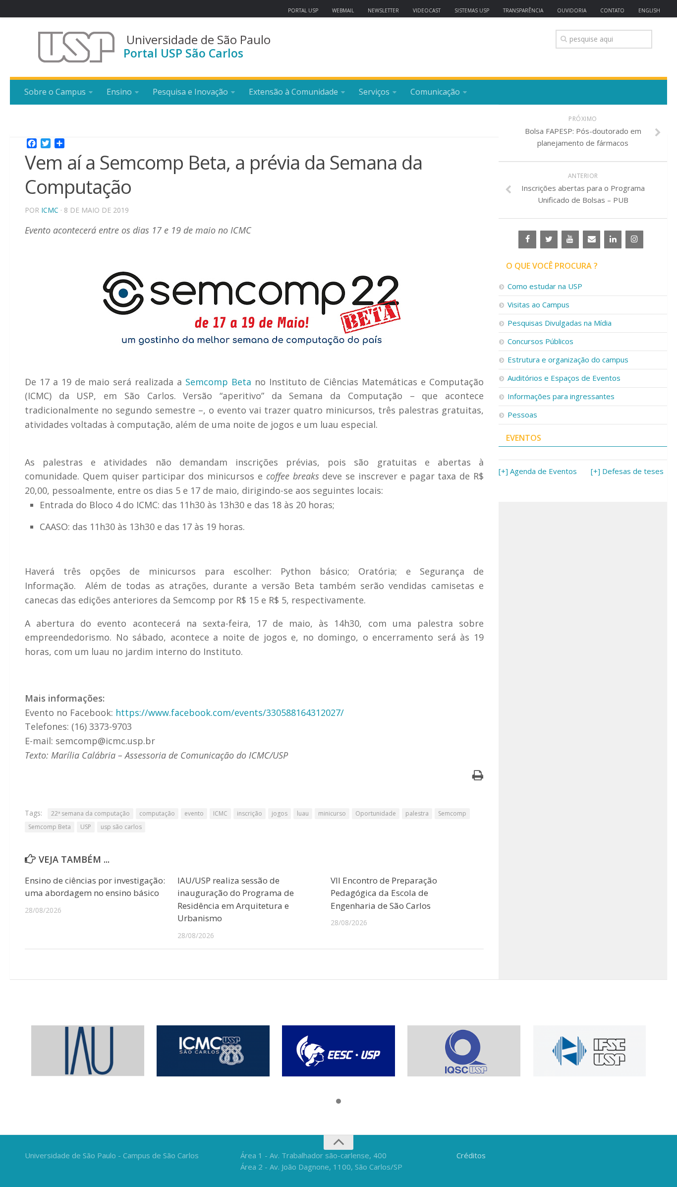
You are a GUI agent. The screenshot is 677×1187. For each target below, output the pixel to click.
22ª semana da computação (90, 813)
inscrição (249, 813)
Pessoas (522, 414)
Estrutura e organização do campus (568, 359)
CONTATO (612, 10)
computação (157, 813)
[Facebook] (527, 239)
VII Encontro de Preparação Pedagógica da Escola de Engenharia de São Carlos (384, 893)
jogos (279, 813)
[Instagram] (634, 239)
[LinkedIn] (612, 239)
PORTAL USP (303, 10)
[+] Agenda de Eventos (538, 471)
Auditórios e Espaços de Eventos (564, 378)
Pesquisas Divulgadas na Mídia (560, 323)
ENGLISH (649, 10)
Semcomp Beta (218, 382)
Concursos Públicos (540, 341)
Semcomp (452, 813)
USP (85, 827)
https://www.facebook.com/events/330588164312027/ (229, 712)
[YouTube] (570, 239)
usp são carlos (121, 827)
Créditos (471, 1155)
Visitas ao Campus (538, 304)
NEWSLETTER (383, 10)
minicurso (332, 813)
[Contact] (591, 239)
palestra (417, 813)
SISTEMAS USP (471, 10)
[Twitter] (549, 239)
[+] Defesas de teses (627, 471)
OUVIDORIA (571, 10)
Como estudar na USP (545, 286)
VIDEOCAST (427, 10)
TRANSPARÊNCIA (523, 10)
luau (303, 813)
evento (194, 813)
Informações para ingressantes (561, 396)
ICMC (49, 210)
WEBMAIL (343, 10)
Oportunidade (375, 813)
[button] (338, 1102)
